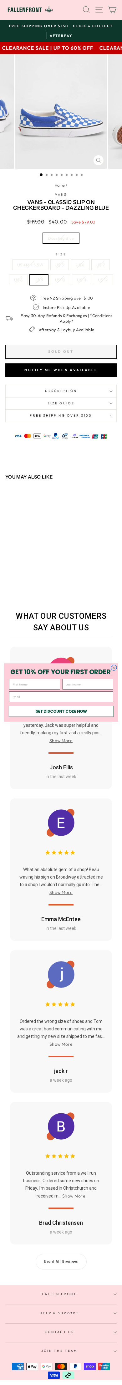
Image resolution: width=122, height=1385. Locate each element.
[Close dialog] (113, 667)
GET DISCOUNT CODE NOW (61, 711)
